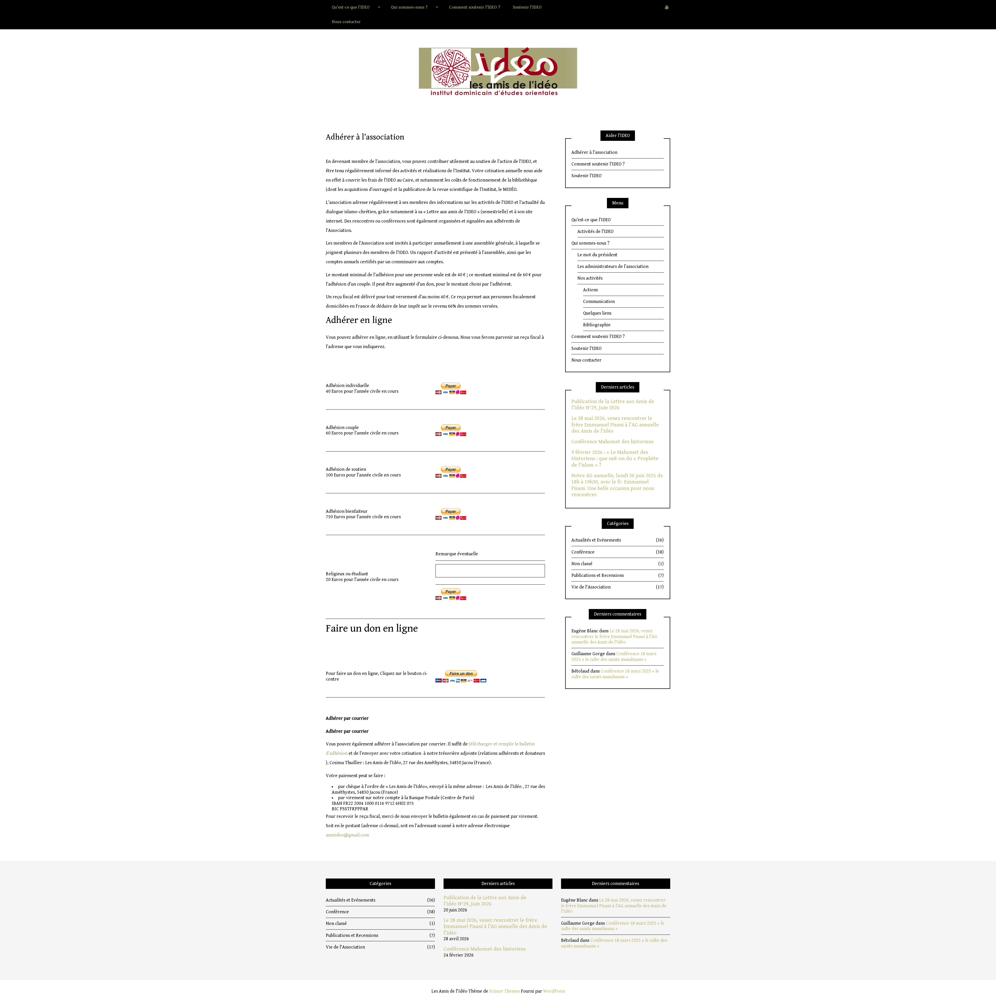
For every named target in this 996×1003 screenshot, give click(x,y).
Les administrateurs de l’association (612, 266)
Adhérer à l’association (594, 152)
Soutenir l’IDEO (527, 7)
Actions (590, 290)
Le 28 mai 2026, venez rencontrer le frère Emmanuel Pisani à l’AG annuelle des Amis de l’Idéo (615, 424)
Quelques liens (597, 313)
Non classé (617, 563)
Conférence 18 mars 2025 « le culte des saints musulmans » (613, 656)
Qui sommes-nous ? (409, 7)
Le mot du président (597, 255)
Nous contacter (346, 21)
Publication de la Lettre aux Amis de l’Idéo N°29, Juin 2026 (612, 404)
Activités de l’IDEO (595, 231)
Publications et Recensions (617, 575)
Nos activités (590, 278)
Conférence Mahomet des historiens (612, 442)
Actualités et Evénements (617, 540)
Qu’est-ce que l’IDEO (351, 7)
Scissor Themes (504, 991)
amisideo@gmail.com (347, 835)
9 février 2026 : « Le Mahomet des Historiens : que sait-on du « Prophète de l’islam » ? (615, 458)
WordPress (554, 991)
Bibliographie (597, 325)
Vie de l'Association (617, 587)
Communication (599, 301)
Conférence (617, 552)
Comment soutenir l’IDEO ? (474, 7)
